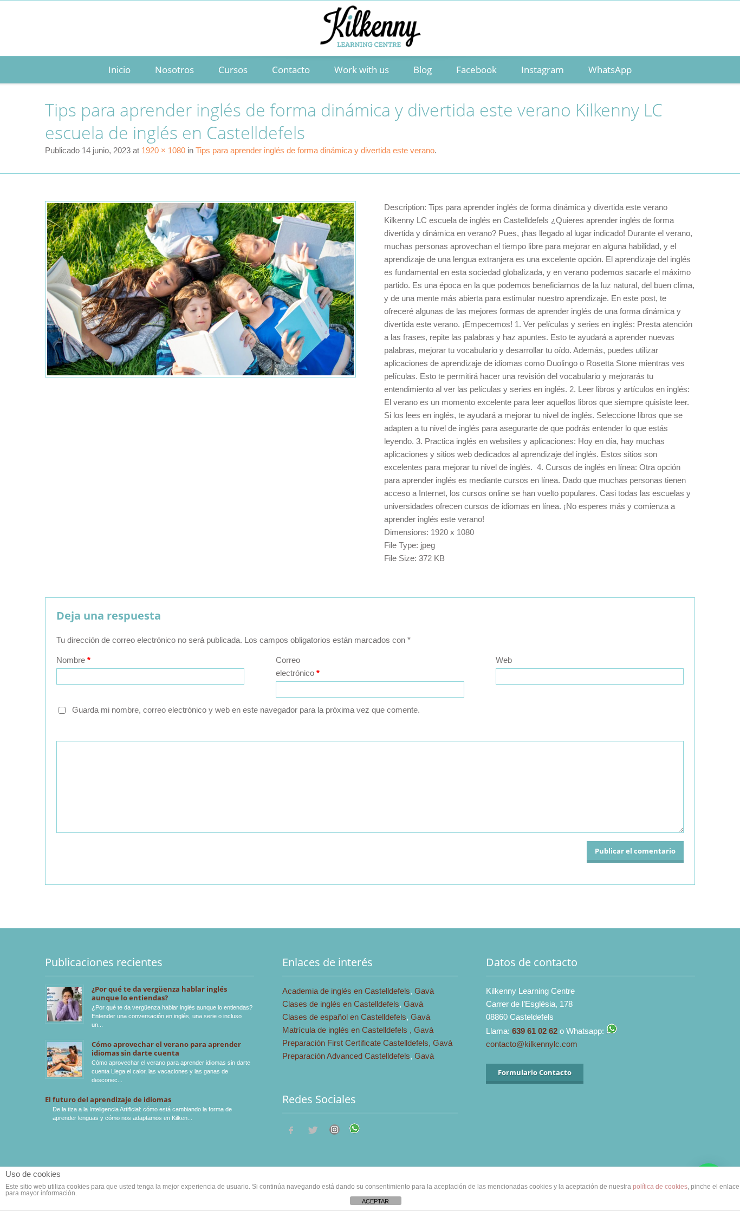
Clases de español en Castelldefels (344, 1016)
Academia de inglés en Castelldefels (346, 990)
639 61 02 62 (535, 1031)
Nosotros (174, 69)
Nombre (73, 660)
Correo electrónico (298, 666)
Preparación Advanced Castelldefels (346, 1055)
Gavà (424, 990)
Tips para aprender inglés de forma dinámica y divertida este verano (315, 150)
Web (504, 660)
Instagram (542, 69)
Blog (422, 69)
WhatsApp (610, 69)
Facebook (476, 69)
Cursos (233, 69)
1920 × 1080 (163, 150)
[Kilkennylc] (370, 38)
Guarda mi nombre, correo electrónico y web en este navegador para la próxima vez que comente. (246, 709)
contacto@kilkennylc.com (531, 1044)
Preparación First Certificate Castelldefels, (357, 1042)
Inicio (119, 69)
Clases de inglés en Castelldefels (340, 1003)
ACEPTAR (375, 1201)
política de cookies (660, 1186)
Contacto (291, 69)
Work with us (361, 69)
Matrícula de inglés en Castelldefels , (348, 1029)
